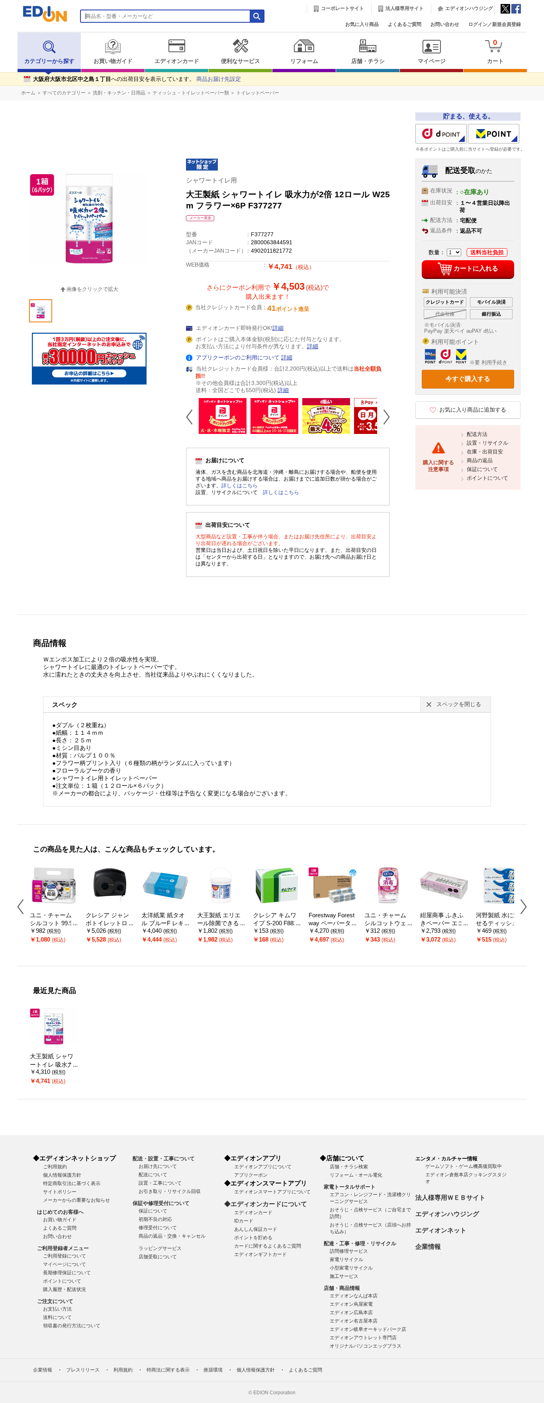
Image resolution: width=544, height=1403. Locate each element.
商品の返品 (480, 460)
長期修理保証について (67, 1272)
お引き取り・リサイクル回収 (170, 1191)
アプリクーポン (251, 1175)
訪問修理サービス (349, 1251)
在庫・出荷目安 (485, 452)
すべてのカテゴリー (64, 93)
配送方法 (477, 434)
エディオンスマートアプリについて (272, 1192)
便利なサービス (240, 61)
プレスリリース (83, 1370)
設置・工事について (160, 1183)
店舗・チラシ (368, 61)
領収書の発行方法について (71, 1325)
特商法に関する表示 (168, 1370)
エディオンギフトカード (260, 1254)
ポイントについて (487, 478)
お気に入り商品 (362, 24)
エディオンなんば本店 (354, 1296)
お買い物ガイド (113, 61)
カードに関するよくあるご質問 (267, 1246)
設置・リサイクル (487, 443)
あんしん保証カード (255, 1229)
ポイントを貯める (253, 1237)
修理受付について (158, 1227)
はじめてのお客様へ (60, 1212)
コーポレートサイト (342, 8)
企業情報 (428, 1246)
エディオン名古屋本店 (354, 1321)
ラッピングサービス (160, 1248)
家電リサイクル (346, 1259)
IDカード (243, 1221)
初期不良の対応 (155, 1219)
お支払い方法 (57, 1309)
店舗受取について (158, 1257)
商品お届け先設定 (218, 79)
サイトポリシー (59, 1192)
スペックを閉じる (458, 704)
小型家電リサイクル (351, 1268)
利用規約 (123, 1370)
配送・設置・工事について (164, 1159)
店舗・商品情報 (342, 1288)
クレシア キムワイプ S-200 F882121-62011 (276, 923)
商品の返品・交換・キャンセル (172, 1236)
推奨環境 (213, 1370)
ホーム (28, 93)
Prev (192, 417)
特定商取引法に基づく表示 (71, 1183)
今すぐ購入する (468, 378)
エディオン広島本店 (351, 1312)
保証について (482, 469)
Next (383, 417)
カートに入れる (476, 268)
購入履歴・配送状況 (64, 1289)
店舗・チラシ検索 (349, 1166)
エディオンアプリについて (263, 1166)
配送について (153, 1174)
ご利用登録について (64, 1256)
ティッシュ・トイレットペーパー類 (191, 93)
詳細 (278, 328)
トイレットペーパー (257, 93)
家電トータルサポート (350, 1187)
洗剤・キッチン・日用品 (119, 93)
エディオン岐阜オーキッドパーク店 (368, 1329)
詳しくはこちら (239, 486)
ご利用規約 (55, 1166)
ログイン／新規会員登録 (494, 24)
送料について (57, 1317)
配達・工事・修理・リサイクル (360, 1243)
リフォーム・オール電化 (356, 1175)
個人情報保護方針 (62, 1175)
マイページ (432, 61)
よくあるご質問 (404, 24)
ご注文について (55, 1301)
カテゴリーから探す (49, 61)
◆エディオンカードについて (265, 1204)
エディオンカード (177, 61)
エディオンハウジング (469, 8)
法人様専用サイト (404, 8)
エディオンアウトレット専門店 (363, 1337)
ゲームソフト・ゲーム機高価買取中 (463, 1166)
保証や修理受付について (161, 1203)
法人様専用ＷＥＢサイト (450, 1197)
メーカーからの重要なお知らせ (76, 1200)
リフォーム (304, 61)
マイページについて (64, 1264)
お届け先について (158, 1166)
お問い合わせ (445, 24)
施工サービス (344, 1276)
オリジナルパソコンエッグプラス (365, 1346)
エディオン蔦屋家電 (351, 1304)
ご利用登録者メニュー (63, 1248)
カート (495, 51)
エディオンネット (440, 1230)
